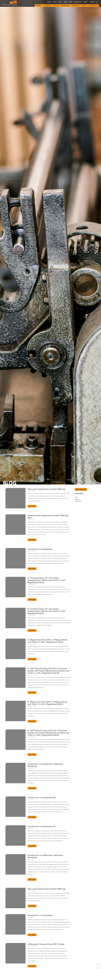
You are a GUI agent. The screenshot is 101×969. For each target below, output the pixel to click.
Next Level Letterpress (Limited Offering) (47, 489)
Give (70, 1)
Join (65, 1)
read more (32, 506)
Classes (38, 5)
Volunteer (77, 1)
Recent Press (78, 501)
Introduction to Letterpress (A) (42, 826)
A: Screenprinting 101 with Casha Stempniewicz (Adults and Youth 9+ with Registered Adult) (46, 580)
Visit (54, 1)
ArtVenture (47, 5)
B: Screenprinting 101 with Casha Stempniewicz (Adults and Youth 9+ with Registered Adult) (46, 611)
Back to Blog (81, 489)
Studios (56, 5)
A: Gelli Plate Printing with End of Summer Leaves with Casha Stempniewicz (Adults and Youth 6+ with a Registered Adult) (48, 670)
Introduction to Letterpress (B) (42, 797)
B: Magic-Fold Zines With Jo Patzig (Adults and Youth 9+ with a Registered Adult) (47, 703)
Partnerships (93, 5)
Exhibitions (75, 5)
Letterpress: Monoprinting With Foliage (46, 944)
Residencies (65, 5)
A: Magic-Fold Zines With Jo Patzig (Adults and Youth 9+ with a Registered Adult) (47, 641)
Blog (60, 1)
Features (77, 499)
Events (84, 5)
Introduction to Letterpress (40, 549)
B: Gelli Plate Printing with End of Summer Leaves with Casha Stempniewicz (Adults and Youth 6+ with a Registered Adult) (48, 732)
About (49, 1)
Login (85, 1)
